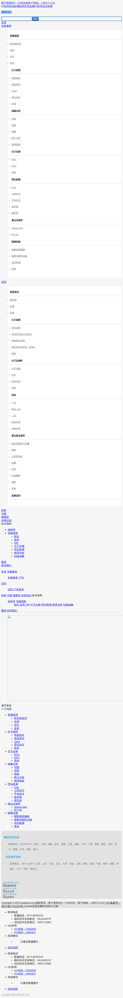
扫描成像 (68, 604)
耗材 (3, 595)
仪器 (9, 595)
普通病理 (14, 36)
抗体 (14, 395)
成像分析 (16, 111)
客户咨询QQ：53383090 (14, 2)
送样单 (11, 601)
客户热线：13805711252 (41, 2)
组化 (16, 604)
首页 (3, 571)
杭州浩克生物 (27, 6)
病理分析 (57, 604)
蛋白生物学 (17, 220)
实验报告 (21, 601)
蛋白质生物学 (18, 435)
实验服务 (12, 571)
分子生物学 (17, 360)
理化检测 (16, 179)
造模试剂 (16, 495)
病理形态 (14, 292)
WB (28, 604)
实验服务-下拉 (16, 577)
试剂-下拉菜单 (16, 589)
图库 (3, 610)
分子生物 (16, 151)
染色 (22, 604)
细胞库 (16, 595)
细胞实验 (16, 241)
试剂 (3, 583)
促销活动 (26, 595)
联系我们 (12, 610)
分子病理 (16, 70)
